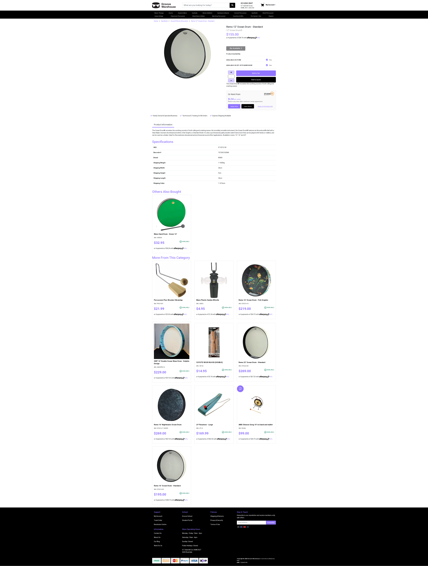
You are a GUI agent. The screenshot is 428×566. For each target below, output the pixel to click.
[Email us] (238, 527)
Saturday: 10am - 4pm (189, 537)
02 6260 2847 (247, 3)
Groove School (187, 516)
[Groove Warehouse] (164, 5)
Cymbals (194, 13)
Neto (238, 561)
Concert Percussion (240, 13)
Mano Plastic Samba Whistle (207, 300)
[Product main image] (187, 53)
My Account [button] (270, 5)
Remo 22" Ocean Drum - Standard (252, 362)
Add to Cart (256, 73)
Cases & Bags (158, 16)
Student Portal (187, 520)
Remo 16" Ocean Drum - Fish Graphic (253, 300)
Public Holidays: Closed (190, 545)
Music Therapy (159, 13)
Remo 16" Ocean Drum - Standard (167, 486)
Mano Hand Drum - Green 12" (165, 234)
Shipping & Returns (217, 516)
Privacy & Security (216, 520)
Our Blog (157, 541)
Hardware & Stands (223, 13)
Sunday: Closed (187, 541)
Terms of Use (215, 524)
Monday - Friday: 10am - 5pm (192, 533)
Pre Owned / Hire (256, 16)
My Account (158, 516)
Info (258, 38)
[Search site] (232, 5)
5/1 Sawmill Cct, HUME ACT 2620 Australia (191, 551)
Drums (171, 13)
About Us (157, 537)
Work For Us (158, 545)
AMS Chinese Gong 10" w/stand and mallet (256, 424)
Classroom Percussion (178, 16)
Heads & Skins (182, 13)
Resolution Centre (160, 524)
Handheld (254, 13)
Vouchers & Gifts (238, 16)
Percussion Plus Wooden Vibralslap (168, 300)
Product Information (163, 124)
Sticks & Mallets (207, 13)
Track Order (158, 520)
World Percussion (268, 13)
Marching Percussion (218, 16)
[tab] (163, 125)
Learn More (248, 106)
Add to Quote (256, 80)
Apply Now (234, 106)
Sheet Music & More (198, 16)
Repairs (271, 16)
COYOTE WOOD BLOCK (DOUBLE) (209, 362)
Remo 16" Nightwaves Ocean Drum (167, 424)
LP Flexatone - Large (204, 424)
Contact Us (158, 533)
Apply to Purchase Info (265, 106)
